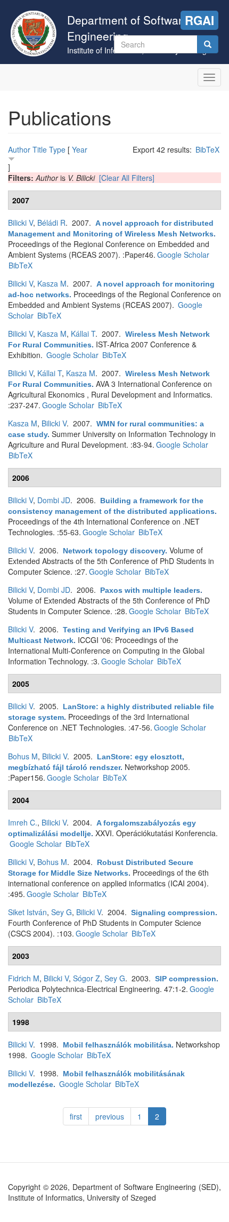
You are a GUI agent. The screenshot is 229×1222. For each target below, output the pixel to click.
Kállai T (83, 333)
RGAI (199, 20)
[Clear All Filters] (126, 177)
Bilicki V (20, 222)
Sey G (61, 912)
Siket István (27, 912)
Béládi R (51, 222)
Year (79, 149)
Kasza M (52, 283)
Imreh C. (22, 822)
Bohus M (23, 756)
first (76, 1116)
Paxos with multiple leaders (150, 590)
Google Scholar (183, 254)
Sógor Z (86, 978)
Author (19, 149)
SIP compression (185, 978)
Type (57, 149)
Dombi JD (53, 500)
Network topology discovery (114, 550)
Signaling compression (173, 912)
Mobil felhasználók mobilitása (117, 1045)
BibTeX (207, 149)
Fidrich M (23, 978)
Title (39, 149)
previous (109, 1116)
